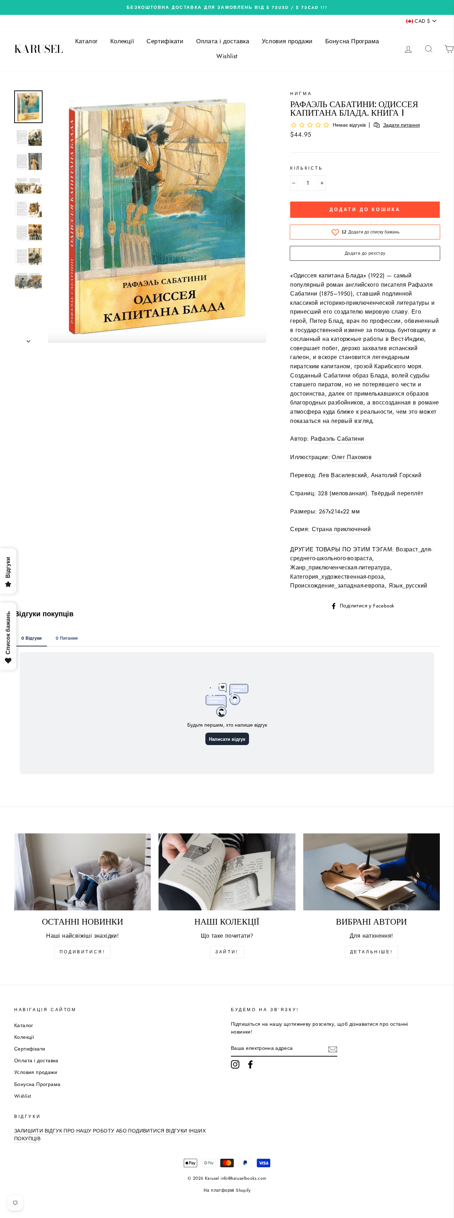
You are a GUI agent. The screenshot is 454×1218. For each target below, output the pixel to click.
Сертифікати (164, 41)
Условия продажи (287, 41)
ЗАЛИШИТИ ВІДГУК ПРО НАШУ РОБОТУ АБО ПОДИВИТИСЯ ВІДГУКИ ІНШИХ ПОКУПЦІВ (110, 1134)
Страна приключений (341, 529)
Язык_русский (408, 586)
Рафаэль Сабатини (337, 439)
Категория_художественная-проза (337, 577)
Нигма (301, 93)
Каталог (86, 41)
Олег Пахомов (352, 457)
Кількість (306, 168)
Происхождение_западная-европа (337, 586)
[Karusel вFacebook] (250, 1064)
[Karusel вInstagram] (235, 1064)
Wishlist (226, 56)
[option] (227, 7)
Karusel (38, 49)
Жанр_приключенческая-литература (340, 567)
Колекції (122, 41)
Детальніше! (371, 952)
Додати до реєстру (365, 253)
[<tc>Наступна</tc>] (28, 339)
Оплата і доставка (222, 41)
